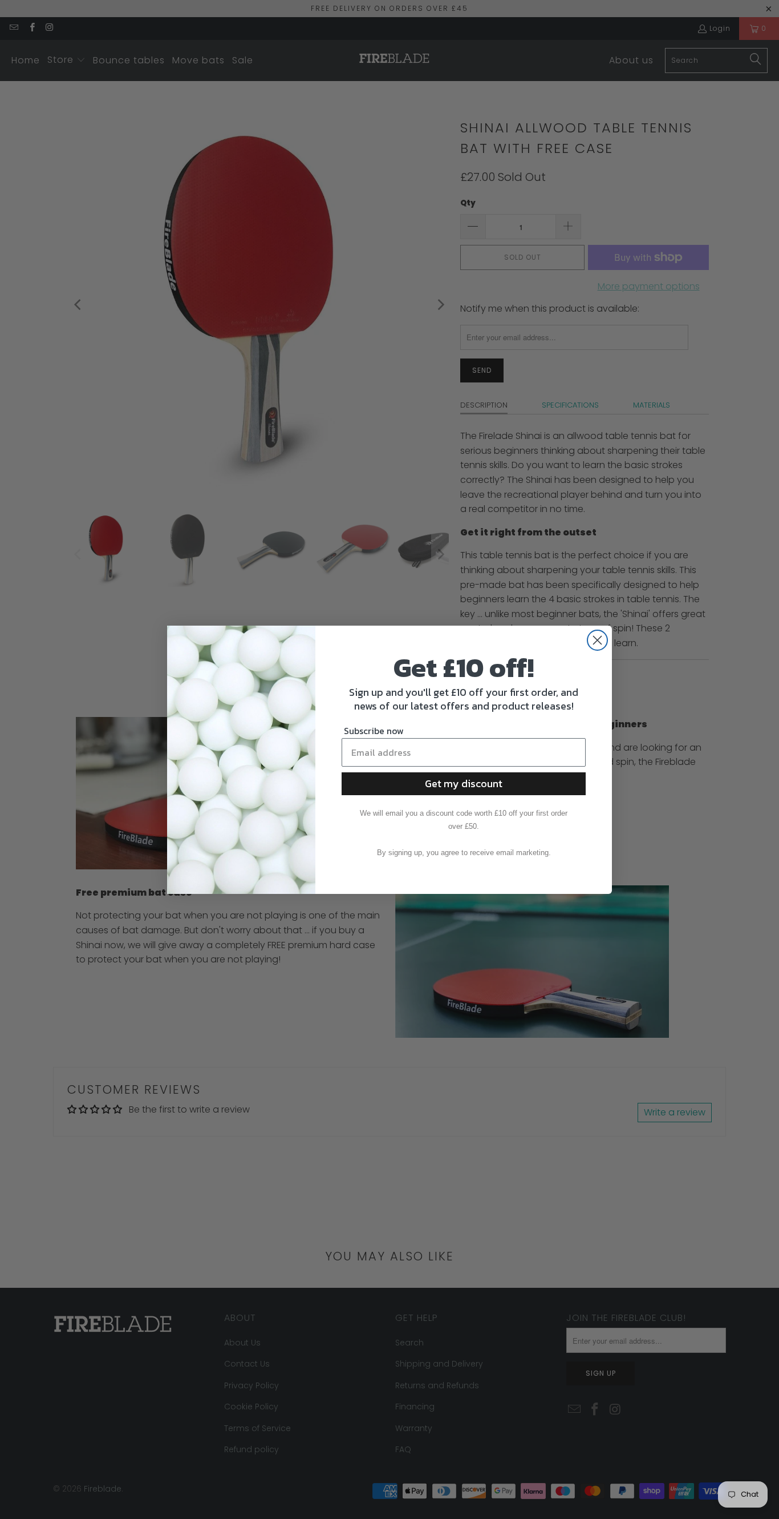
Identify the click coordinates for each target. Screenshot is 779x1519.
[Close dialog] (597, 640)
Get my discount (463, 783)
